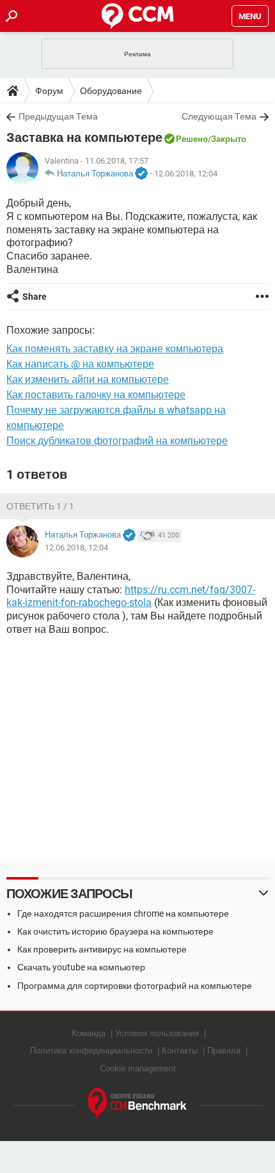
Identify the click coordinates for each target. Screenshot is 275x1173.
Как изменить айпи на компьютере (87, 379)
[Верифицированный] (141, 174)
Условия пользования (157, 1033)
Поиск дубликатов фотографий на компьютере (117, 441)
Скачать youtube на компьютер (81, 967)
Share (34, 296)
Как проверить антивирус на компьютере (102, 949)
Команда (89, 1033)
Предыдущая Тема (58, 116)
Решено (192, 139)
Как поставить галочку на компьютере (95, 395)
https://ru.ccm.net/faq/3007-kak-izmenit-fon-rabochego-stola (130, 596)
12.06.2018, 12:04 (185, 173)
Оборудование (111, 91)
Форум (49, 91)
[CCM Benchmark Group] (137, 1103)
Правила (223, 1050)
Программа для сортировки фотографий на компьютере (134, 986)
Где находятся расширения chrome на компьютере (123, 913)
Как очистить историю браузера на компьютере (115, 931)
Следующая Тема (219, 116)
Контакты (180, 1050)
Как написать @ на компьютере (80, 364)
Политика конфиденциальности (91, 1050)
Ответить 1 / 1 (40, 506)
